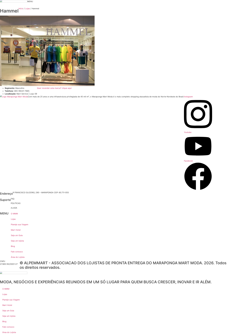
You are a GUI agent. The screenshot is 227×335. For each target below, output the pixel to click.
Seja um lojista (17, 241)
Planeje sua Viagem (19, 224)
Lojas (27, 8)
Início (21, 8)
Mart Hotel (16, 230)
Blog (13, 246)
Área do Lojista (17, 257)
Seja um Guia (17, 235)
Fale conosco (17, 251)
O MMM (14, 213)
